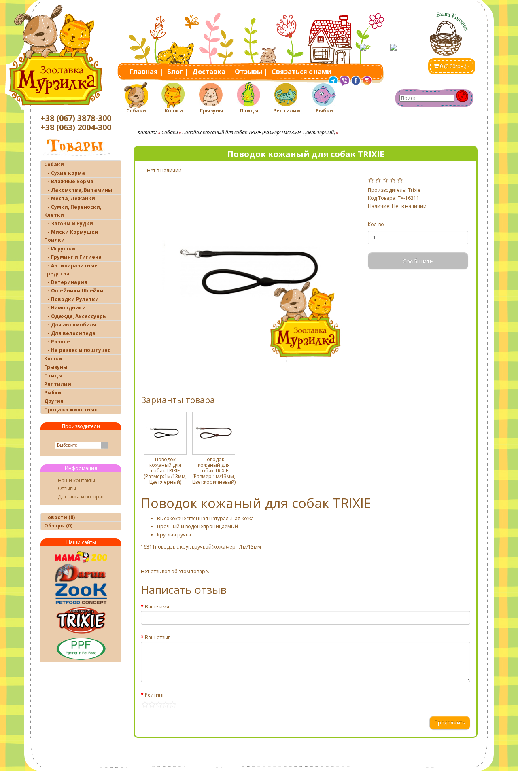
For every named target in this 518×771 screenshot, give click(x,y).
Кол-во (376, 224)
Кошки (174, 110)
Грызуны (211, 110)
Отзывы (67, 488)
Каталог (147, 132)
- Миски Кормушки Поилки (71, 236)
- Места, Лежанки (69, 198)
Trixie (414, 189)
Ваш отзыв (157, 637)
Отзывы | (251, 71)
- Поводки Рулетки (71, 299)
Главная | (146, 71)
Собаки (136, 110)
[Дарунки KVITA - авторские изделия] (81, 572)
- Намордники (65, 307)
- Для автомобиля (70, 324)
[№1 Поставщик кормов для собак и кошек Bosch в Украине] (81, 593)
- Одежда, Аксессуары (75, 316)
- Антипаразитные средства (71, 269)
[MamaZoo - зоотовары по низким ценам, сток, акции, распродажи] (81, 557)
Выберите (67, 445)
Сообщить (418, 261)
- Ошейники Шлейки (74, 290)
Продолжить (450, 722)
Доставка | (211, 71)
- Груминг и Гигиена (73, 257)
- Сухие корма (64, 172)
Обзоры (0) (58, 525)
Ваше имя (157, 606)
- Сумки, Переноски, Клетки (72, 210)
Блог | (177, 71)
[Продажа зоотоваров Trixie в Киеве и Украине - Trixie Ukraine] (81, 620)
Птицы (249, 110)
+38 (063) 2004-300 (75, 127)
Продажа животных (70, 409)
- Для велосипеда (70, 333)
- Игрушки (59, 248)
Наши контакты (76, 480)
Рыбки (324, 110)
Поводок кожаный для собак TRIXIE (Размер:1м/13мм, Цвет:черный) (258, 132)
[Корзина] (451, 31)
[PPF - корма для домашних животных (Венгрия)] (81, 648)
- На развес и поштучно (77, 350)
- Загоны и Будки (68, 223)
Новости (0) (59, 517)
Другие (54, 401)
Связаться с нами (301, 71)
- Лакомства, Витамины (78, 189)
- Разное (57, 341)
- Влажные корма (68, 181)
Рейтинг (154, 694)
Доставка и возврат (81, 496)
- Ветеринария (65, 282)
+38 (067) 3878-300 (75, 117)
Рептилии (286, 110)
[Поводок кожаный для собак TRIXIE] (253, 273)
